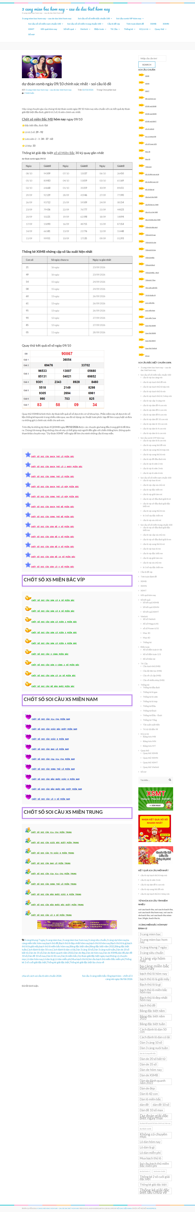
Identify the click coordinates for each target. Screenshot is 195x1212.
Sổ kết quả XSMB (150, 106)
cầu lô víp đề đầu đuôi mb (154, 459)
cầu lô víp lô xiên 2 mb (153, 463)
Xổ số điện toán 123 (151, 182)
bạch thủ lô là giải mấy (154, 979)
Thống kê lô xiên (150, 242)
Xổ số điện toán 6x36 (152, 174)
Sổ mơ (31, 34)
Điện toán (99, 29)
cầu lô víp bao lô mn (152, 548)
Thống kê (128, 29)
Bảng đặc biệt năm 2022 (101, 946)
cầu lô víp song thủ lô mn (154, 511)
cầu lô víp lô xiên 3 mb (153, 468)
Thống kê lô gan (150, 235)
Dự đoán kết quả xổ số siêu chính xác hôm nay (155, 1123)
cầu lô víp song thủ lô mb (154, 454)
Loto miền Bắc (150, 303)
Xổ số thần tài (149, 189)
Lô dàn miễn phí (63, 959)
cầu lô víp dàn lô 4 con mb (154, 428)
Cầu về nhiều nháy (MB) (153, 220)
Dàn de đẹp (80, 952)
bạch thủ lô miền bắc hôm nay (54, 946)
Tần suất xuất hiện (151, 288)
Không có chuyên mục (153, 1135)
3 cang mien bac (54, 940)
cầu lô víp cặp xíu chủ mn (154, 534)
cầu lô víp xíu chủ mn (152, 562)
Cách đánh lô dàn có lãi (63, 949)
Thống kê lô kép (150, 250)
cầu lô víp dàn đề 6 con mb (155, 410)
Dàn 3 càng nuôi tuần (104, 949)
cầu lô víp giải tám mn (152, 558)
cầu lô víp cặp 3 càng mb (154, 400)
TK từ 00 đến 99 (150, 295)
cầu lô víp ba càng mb (152, 377)
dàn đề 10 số (161, 1104)
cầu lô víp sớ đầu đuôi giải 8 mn (157, 539)
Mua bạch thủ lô (79, 959)
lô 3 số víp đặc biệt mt (153, 515)
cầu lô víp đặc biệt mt (152, 489)
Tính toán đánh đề (135, 23)
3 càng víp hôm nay (116, 940)
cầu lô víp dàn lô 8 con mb (154, 440)
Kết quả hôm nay (49, 29)
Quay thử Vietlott (151, 348)
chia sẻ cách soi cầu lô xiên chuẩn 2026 (41, 975)
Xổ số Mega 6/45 (151, 623)
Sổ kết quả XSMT (151, 121)
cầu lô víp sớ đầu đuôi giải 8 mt (157, 499)
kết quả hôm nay (150, 99)
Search (146, 64)
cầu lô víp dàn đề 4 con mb (155, 405)
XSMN (166, 23)
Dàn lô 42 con (53, 955)
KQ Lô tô (143, 29)
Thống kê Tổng (150, 280)
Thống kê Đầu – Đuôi (152, 272)
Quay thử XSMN (150, 333)
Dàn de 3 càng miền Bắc (148, 1053)
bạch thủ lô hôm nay (100, 943)
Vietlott (84, 29)
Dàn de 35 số (35, 952)
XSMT (31, 29)
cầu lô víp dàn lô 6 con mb (154, 433)
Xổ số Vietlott (149, 619)
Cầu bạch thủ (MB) (151, 197)
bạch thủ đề (52, 943)
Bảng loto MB (149, 736)
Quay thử (159, 29)
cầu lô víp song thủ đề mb (154, 445)
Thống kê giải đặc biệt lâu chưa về (87, 962)
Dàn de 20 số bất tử (153, 1059)
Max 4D (147, 159)
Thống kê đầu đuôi (151, 227)
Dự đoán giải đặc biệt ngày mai (93, 955)
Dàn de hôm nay (94, 952)
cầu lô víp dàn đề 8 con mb (155, 414)
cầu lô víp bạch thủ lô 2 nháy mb (157, 396)
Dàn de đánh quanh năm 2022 (58, 952)
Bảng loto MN (149, 741)
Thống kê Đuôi (150, 265)
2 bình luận (29, 93)
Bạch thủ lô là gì (118, 943)
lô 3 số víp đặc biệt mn (153, 567)
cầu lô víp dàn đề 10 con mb (155, 419)
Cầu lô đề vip (113, 23)
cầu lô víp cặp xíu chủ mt (154, 485)
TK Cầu (114, 29)
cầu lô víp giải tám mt (152, 494)
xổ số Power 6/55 (151, 144)
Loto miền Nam (150, 310)
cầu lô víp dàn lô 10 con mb (155, 424)
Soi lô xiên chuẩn (159, 1171)
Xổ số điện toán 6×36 (152, 649)
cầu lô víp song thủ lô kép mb (156, 449)
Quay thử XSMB (150, 325)
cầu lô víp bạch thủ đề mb (154, 382)
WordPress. (151, 1208)
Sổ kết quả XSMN (151, 114)
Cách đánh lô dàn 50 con (39, 949)
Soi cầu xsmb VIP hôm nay (128, 18)
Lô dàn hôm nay (35, 959)
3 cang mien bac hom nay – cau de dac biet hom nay (66, 8)
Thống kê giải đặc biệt (58, 962)
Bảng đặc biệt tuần (152, 1024)
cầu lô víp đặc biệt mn (153, 553)
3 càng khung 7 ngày (34, 940)
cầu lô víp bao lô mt (152, 480)
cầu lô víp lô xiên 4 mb (153, 473)
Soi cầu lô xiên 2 (145, 1171)
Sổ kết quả (69, 29)
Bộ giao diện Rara (124, 1208)
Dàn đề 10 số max (37, 955)
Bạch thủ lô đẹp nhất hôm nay (74, 943)
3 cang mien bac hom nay (75, 940)
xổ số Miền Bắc (64, 153)
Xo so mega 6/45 (150, 136)
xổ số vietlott (149, 129)
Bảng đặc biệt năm (79, 946)
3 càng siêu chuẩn (97, 940)
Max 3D (147, 152)
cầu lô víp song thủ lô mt (154, 544)
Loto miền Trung (150, 318)
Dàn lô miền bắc (69, 955)
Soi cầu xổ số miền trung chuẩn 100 (84, 23)
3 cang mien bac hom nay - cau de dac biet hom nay (49, 89)
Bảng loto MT (149, 746)
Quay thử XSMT (150, 341)
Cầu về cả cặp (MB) (151, 212)
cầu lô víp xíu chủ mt (152, 520)
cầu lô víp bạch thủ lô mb (154, 391)
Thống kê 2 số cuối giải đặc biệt (155, 1178)
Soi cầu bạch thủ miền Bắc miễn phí (106, 959)
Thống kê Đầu (149, 257)
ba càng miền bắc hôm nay (154, 967)
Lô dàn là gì (48, 959)
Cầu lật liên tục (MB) (152, 205)
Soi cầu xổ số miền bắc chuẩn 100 (94, 18)
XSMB (153, 23)
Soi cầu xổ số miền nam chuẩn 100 (44, 23)
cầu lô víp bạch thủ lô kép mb (156, 386)
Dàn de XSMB (110, 952)
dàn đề (121, 952)
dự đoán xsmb (145, 1129)
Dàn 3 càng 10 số (84, 949)
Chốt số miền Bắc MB (37, 119)
